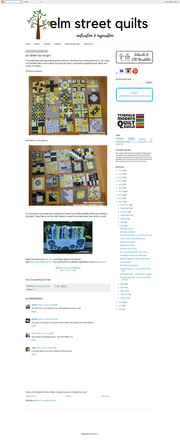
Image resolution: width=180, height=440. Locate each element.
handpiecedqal (123, 142)
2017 (120, 202)
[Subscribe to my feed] (117, 73)
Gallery (37, 44)
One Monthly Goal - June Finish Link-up (136, 235)
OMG (131, 138)
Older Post (105, 396)
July (122, 222)
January (123, 298)
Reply (33, 312)
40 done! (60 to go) (128, 249)
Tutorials (47, 44)
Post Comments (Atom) (47, 401)
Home (28, 44)
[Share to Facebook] (63, 286)
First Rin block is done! (129, 266)
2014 (120, 309)
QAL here (49, 259)
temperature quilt (144, 142)
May (122, 284)
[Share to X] (60, 286)
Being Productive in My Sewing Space (135, 259)
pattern (133, 142)
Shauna (34, 305)
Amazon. (102, 262)
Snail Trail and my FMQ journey (132, 239)
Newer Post (31, 396)
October (124, 212)
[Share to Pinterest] (65, 286)
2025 (120, 174)
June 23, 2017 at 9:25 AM (46, 348)
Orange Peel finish (127, 245)
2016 (120, 302)
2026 (120, 170)
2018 (120, 198)
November (125, 208)
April (122, 288)
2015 (120, 306)
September (125, 215)
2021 (120, 188)
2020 (120, 191)
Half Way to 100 (126, 229)
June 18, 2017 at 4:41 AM (44, 333)
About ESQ (88, 44)
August (123, 219)
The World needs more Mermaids (133, 255)
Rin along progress (127, 232)
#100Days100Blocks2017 (41, 262)
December (124, 205)
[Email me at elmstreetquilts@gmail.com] (121, 73)
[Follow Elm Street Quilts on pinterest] (135, 73)
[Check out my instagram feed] (128, 73)
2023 (120, 181)
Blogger (95, 434)
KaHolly (34, 319)
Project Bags (125, 262)
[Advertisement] (134, 355)
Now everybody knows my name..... (134, 252)
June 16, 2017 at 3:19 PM (47, 305)
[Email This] (56, 286)
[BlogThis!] (58, 286)
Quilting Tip (145, 139)
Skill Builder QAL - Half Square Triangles (136, 274)
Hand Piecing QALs (72, 44)
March (123, 291)
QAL (34, 290)
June (122, 226)
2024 (120, 177)
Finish (120, 138)
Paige (33, 348)
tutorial (119, 144)
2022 (120, 184)
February (124, 294)
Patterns (57, 44)
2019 (120, 195)
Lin (32, 333)
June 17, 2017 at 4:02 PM (48, 319)
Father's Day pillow (127, 242)
